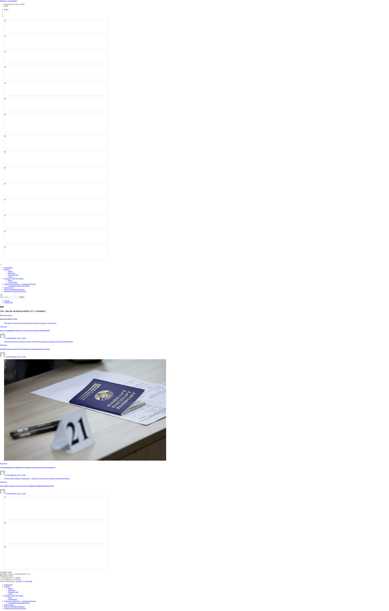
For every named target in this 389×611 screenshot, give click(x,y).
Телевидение (12, 282)
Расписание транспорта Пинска (15, 291)
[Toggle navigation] (1, 264)
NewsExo (19, 581)
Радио (10, 280)
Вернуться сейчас (6, 315)
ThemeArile (28, 581)
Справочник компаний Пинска (19, 286)
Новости (7, 269)
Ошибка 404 (8, 302)
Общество (11, 273)
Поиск (22, 297)
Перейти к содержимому (8, 1)
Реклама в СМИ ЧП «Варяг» (14, 278)
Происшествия (13, 275)
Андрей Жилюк (10, 338)
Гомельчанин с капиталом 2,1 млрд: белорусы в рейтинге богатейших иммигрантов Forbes (27, 486)
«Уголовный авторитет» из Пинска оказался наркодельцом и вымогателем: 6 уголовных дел (27, 467)
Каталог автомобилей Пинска (14, 289)
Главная (7, 300)
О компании (8, 267)
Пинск (10, 271)
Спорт (10, 277)
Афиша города (9, 288)
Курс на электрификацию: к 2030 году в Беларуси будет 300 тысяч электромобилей (25, 330)
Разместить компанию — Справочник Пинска (20, 284)
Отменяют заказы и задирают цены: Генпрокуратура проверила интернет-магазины (25, 349)
